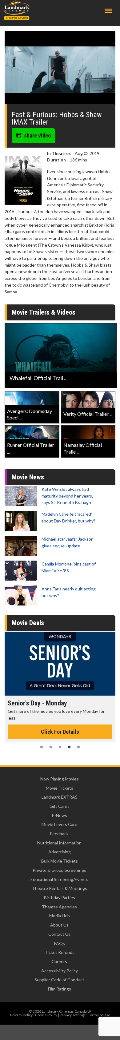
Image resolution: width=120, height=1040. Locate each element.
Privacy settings (73, 1015)
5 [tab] (78, 747)
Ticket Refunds (59, 952)
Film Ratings (59, 988)
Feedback (59, 833)
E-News (59, 815)
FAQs (59, 943)
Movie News (28, 477)
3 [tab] (60, 747)
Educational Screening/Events (59, 879)
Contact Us (59, 934)
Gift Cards (60, 806)
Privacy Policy (21, 1015)
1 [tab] (41, 747)
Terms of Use (99, 1015)
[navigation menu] (108, 11)
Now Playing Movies (59, 778)
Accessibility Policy (59, 970)
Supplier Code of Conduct (59, 979)
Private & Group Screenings (59, 870)
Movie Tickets (59, 788)
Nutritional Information (59, 842)
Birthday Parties (59, 897)
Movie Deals (28, 623)
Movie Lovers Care (59, 824)
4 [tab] (69, 747)
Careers (59, 961)
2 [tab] (51, 747)
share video (37, 135)
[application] (60, 69)
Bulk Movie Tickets (59, 860)
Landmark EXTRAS (60, 797)
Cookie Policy (46, 1015)
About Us (59, 924)
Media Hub (59, 915)
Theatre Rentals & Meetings (59, 888)
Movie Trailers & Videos (43, 312)
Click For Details (60, 731)
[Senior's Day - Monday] (60, 664)
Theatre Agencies (59, 906)
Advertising (59, 851)
